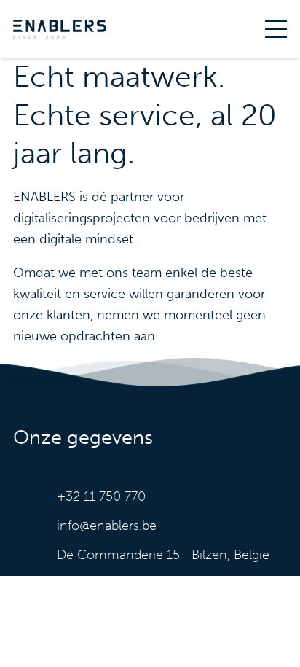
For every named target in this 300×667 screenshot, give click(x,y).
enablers (59, 29)
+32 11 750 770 (101, 496)
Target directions (172, 555)
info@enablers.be (107, 526)
